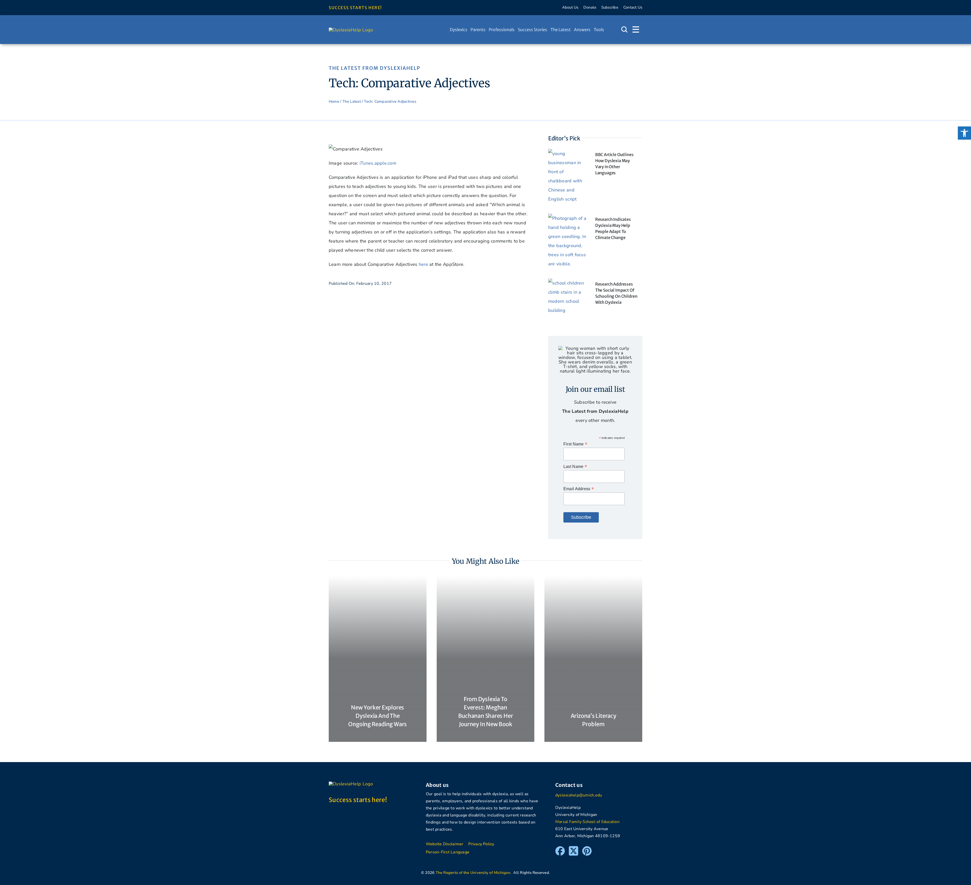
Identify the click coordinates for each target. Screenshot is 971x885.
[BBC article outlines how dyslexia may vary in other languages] (568, 153)
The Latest (351, 101)
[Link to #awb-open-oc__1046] (624, 30)
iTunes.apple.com (378, 163)
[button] (964, 133)
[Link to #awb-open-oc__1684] (635, 30)
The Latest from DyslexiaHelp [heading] (374, 68)
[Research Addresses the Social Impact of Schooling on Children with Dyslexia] (568, 283)
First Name (575, 444)
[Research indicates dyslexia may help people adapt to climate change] (568, 218)
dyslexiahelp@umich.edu (578, 795)
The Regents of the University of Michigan (473, 872)
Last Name (575, 466)
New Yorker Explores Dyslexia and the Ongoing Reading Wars (377, 716)
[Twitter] (573, 848)
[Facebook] (560, 848)
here (423, 264)
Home (334, 101)
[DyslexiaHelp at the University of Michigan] (351, 30)
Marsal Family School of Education (587, 822)
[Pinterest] (587, 848)
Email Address (578, 489)
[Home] (445, 29)
